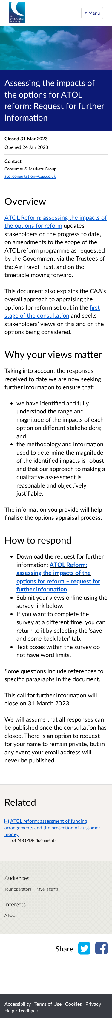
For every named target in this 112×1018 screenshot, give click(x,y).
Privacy (93, 1004)
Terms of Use (48, 1004)
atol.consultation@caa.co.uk (30, 176)
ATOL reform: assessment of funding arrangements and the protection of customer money (52, 827)
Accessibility (17, 1004)
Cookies (73, 1004)
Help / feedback (21, 1010)
